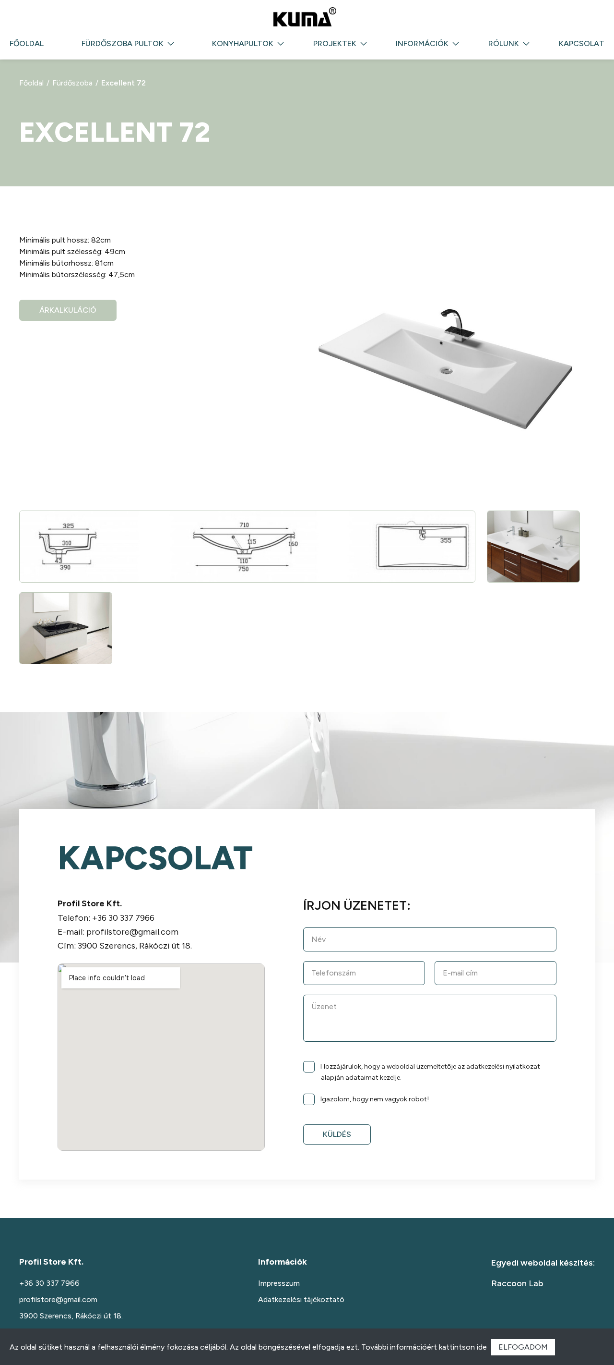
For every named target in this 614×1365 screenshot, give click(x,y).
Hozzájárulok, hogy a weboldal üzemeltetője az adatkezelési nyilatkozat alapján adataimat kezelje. (430, 1072)
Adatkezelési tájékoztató (301, 1299)
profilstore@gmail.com (132, 931)
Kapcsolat (581, 43)
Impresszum (279, 1283)
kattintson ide (463, 1347)
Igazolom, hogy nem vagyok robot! (375, 1099)
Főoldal (27, 43)
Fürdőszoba (72, 83)
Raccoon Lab (517, 1283)
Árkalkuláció (67, 310)
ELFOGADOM (523, 1347)
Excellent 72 (123, 83)
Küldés (337, 1134)
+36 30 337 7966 (123, 918)
